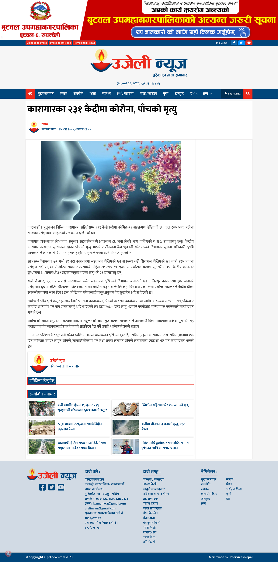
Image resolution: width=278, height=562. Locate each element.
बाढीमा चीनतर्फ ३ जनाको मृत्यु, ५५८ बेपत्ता (163, 426)
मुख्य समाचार (46, 94)
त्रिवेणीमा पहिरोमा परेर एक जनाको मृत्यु (165, 405)
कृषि (165, 94)
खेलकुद (179, 94)
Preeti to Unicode (60, 42)
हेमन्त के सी (149, 527)
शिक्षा (93, 94)
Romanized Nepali (84, 42)
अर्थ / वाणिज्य (125, 94)
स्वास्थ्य (106, 94)
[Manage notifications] (8, 554)
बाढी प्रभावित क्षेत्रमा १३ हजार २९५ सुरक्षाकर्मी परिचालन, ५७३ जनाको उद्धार (82, 407)
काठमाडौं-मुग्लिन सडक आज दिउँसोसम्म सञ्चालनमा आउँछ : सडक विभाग (81, 445)
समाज (63, 94)
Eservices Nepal (241, 557)
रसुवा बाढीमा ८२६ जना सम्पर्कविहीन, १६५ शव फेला (80, 426)
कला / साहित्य (148, 94)
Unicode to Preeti (36, 42)
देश (192, 94)
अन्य (205, 94)
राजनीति (78, 94)
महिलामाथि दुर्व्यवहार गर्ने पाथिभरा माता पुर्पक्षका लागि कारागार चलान (165, 445)
